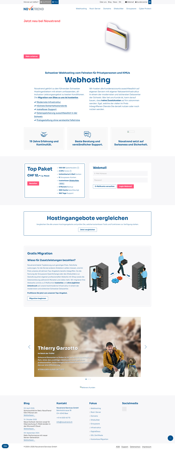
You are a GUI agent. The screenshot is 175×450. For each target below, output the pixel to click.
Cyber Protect (145, 8)
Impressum (146, 447)
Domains (107, 8)
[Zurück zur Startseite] (34, 8)
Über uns (103, 2)
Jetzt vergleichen (87, 230)
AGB (118, 447)
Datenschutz (135, 447)
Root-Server (95, 8)
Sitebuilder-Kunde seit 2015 (51, 369)
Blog (109, 2)
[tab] (88, 379)
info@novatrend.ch (64, 422)
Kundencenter (142, 2)
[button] (29, 347)
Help (5, 446)
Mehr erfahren (32, 56)
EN (120, 2)
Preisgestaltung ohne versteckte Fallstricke (58, 120)
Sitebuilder (74, 181)
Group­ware (131, 8)
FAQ (56, 2)
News (115, 2)
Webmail (130, 2)
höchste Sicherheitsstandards (52, 106)
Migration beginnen (37, 298)
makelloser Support (47, 109)
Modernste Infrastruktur (49, 102)
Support (46, 2)
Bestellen (33, 183)
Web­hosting (81, 8)
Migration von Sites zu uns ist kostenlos (58, 97)
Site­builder (119, 8)
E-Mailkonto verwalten (104, 186)
